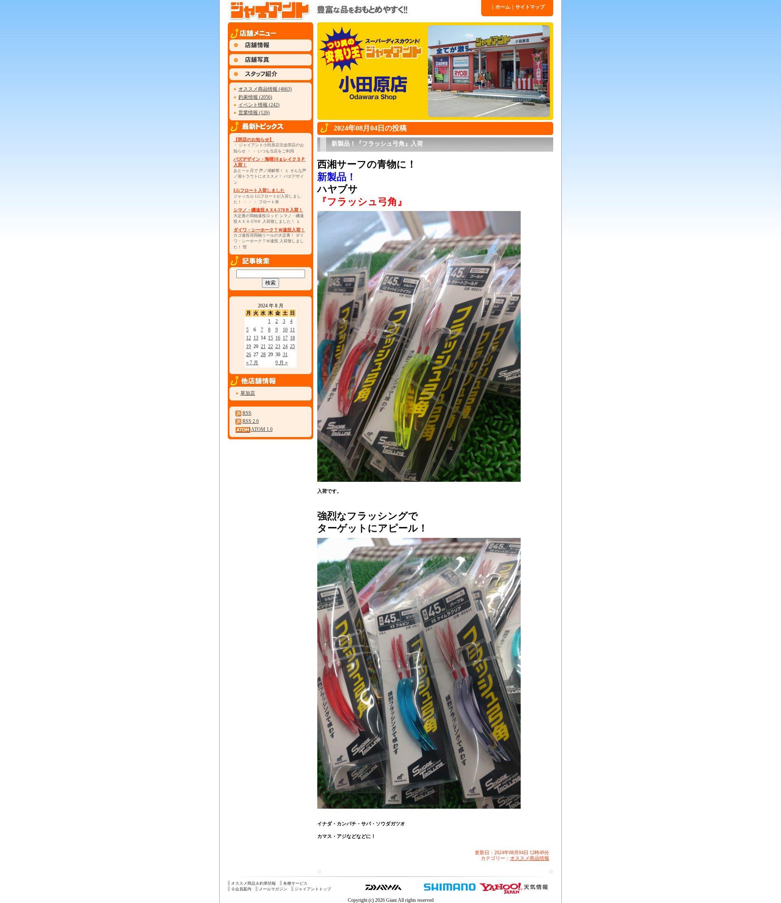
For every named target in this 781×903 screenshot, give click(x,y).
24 (285, 346)
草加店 (247, 393)
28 (263, 354)
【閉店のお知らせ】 (253, 139)
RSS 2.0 (250, 421)
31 (285, 354)
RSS (246, 413)
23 (277, 346)
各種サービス (295, 883)
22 (270, 346)
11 (292, 330)
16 (277, 338)
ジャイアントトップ (313, 889)
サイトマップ (528, 7)
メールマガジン (273, 889)
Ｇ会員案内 (241, 889)
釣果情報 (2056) (255, 97)
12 (248, 338)
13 (255, 338)
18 (292, 338)
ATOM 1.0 (262, 429)
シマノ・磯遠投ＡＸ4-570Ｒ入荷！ (268, 209)
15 (270, 338)
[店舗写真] (270, 64)
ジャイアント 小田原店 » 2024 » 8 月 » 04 (354, 10)
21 (263, 346)
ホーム (501, 7)
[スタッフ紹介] (270, 78)
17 (285, 338)
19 (248, 346)
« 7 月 (252, 363)
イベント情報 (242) (258, 105)
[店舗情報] (270, 49)
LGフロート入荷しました (259, 190)
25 (292, 346)
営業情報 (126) (254, 112)
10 (285, 330)
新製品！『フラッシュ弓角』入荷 (377, 143)
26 (248, 354)
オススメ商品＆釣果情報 (253, 883)
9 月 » (281, 363)
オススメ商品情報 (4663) (265, 89)
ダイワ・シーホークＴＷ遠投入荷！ (269, 229)
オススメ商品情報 (529, 858)
